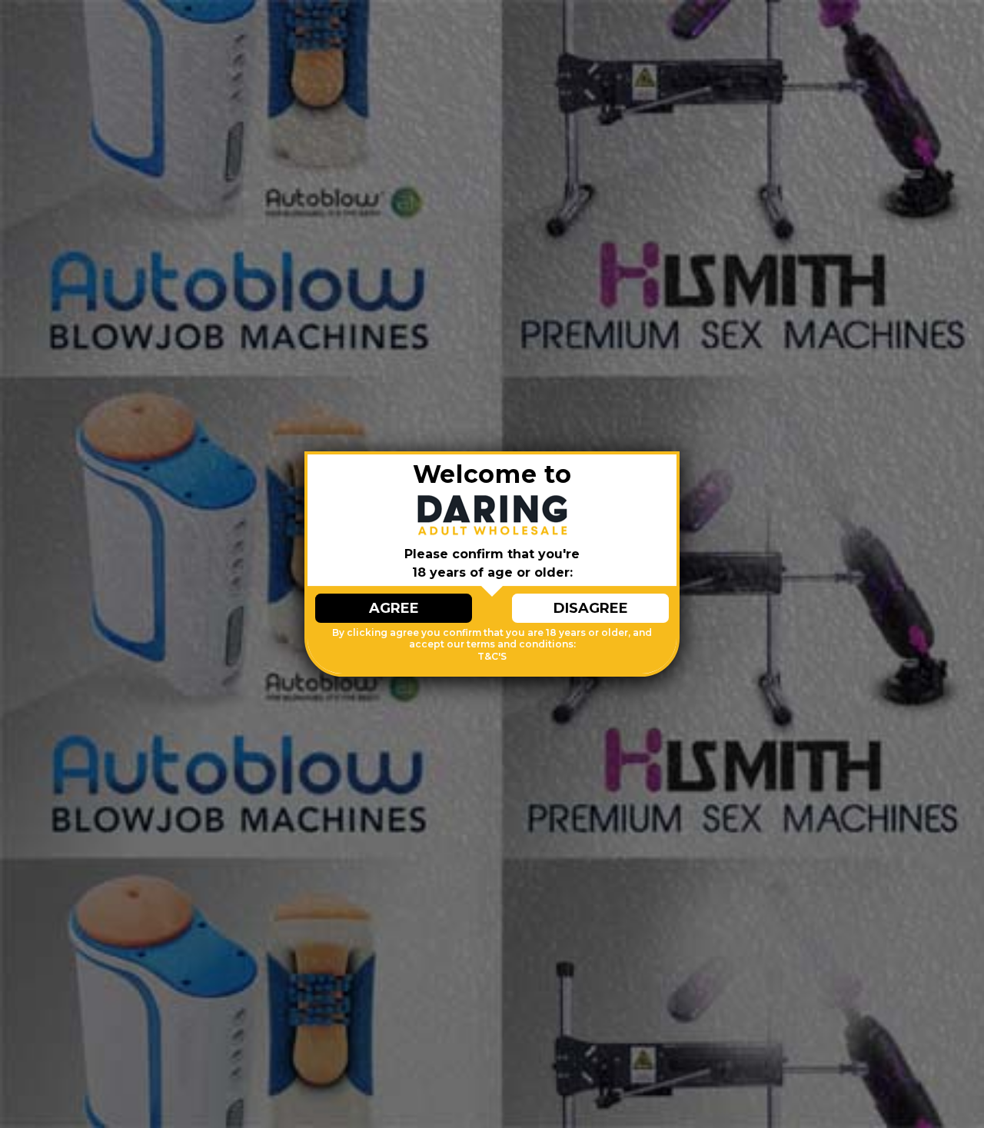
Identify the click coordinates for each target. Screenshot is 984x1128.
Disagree (591, 608)
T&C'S (492, 656)
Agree (394, 608)
